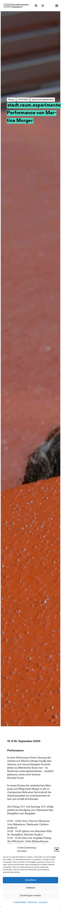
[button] (56, 849)
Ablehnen (30, 888)
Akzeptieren (30, 880)
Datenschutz (32, 902)
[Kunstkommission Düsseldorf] (16, 5)
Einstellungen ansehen (30, 895)
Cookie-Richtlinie (19, 902)
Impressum (43, 902)
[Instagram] (43, 5)
